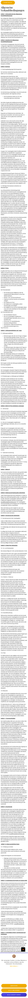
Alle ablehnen (14, 990)
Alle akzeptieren (14, 994)
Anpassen (14, 985)
